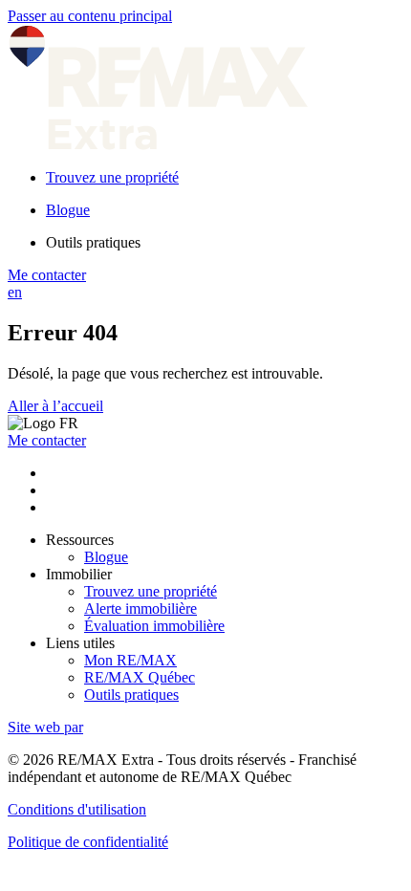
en (15, 292)
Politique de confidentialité (88, 842)
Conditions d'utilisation (77, 809)
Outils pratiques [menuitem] (93, 242)
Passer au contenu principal (90, 16)
